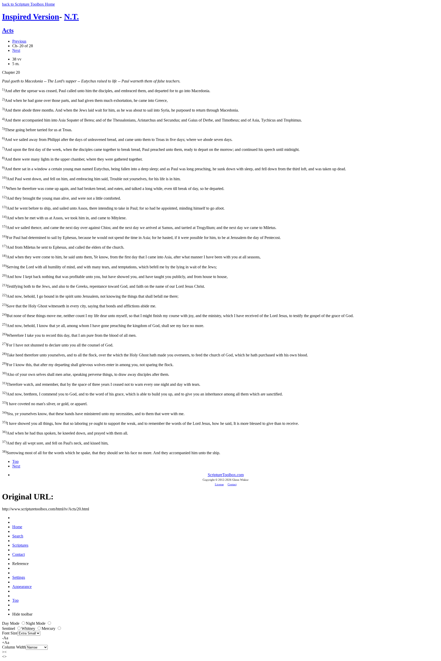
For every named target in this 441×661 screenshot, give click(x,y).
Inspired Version (30, 16)
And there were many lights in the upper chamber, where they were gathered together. (72, 158)
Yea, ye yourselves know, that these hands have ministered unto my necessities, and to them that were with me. (93, 413)
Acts (8, 30)
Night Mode (36, 623)
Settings (18, 577)
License (219, 484)
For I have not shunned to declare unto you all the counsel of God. (57, 344)
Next (16, 50)
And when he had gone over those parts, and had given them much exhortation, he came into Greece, (85, 100)
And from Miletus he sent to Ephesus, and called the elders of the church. (63, 246)
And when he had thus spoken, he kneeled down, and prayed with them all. (65, 432)
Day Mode (11, 623)
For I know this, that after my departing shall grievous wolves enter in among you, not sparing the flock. (88, 364)
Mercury (49, 628)
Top (15, 461)
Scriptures (20, 545)
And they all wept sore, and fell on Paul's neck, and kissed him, (55, 442)
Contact (232, 484)
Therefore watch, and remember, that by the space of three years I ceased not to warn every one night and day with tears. (101, 384)
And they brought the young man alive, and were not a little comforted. (61, 197)
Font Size (9, 633)
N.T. (71, 16)
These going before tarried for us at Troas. (37, 129)
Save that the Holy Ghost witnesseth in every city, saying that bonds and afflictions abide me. (79, 305)
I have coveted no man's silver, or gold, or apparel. (45, 403)
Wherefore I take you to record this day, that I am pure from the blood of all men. (69, 335)
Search (17, 536)
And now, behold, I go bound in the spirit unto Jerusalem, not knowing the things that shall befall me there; (90, 295)
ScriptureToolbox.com (226, 475)
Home (17, 527)
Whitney (28, 628)
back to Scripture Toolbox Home (28, 4)
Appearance (22, 586)
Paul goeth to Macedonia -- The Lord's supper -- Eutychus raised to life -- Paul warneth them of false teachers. (91, 81)
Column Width (14, 647)
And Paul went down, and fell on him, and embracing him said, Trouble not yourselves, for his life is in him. (91, 178)
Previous (19, 41)
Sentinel (9, 628)
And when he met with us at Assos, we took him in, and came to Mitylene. (64, 217)
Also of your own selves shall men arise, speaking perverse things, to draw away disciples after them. (85, 374)
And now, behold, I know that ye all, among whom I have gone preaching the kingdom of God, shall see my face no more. (103, 325)
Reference (20, 563)
